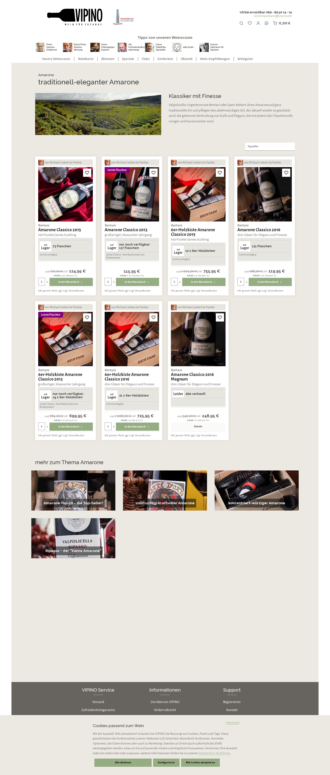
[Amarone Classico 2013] (132, 194)
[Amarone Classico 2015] (65, 194)
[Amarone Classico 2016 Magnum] (198, 339)
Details (198, 426)
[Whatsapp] (266, 23)
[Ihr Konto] (258, 23)
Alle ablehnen (123, 762)
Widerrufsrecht (165, 710)
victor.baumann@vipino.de (273, 16)
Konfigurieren (166, 762)
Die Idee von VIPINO (165, 702)
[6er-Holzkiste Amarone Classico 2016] (132, 339)
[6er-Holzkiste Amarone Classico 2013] (65, 339)
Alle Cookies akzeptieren (200, 762)
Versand (98, 702)
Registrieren (232, 702)
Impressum (232, 722)
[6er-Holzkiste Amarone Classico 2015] (198, 194)
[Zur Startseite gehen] (74, 17)
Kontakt (232, 710)
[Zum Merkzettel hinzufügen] (87, 173)
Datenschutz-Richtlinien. (214, 753)
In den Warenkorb (69, 282)
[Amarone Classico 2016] (264, 194)
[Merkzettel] (250, 23)
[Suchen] (241, 23)
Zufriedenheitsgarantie (98, 710)
